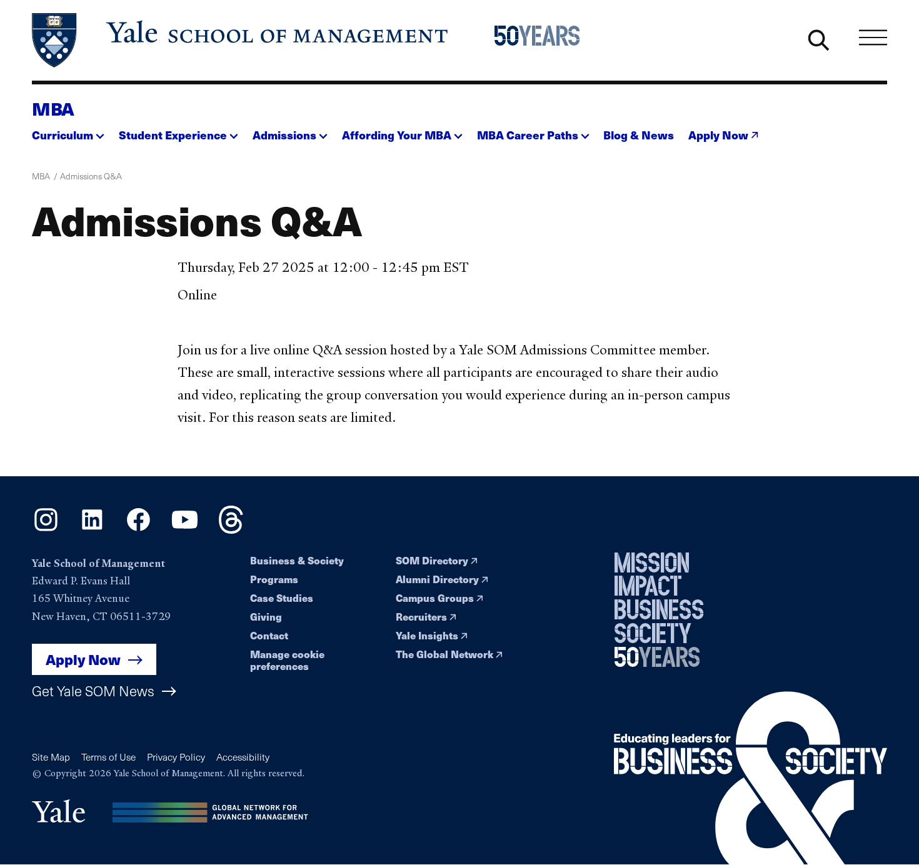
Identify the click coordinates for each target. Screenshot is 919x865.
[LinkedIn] (92, 529)
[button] (68, 131)
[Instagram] (46, 529)
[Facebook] (138, 529)
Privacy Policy (176, 756)
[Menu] (873, 38)
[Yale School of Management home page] (241, 40)
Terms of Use (108, 756)
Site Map (51, 756)
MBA (53, 108)
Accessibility (242, 756)
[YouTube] (185, 529)
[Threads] (231, 529)
